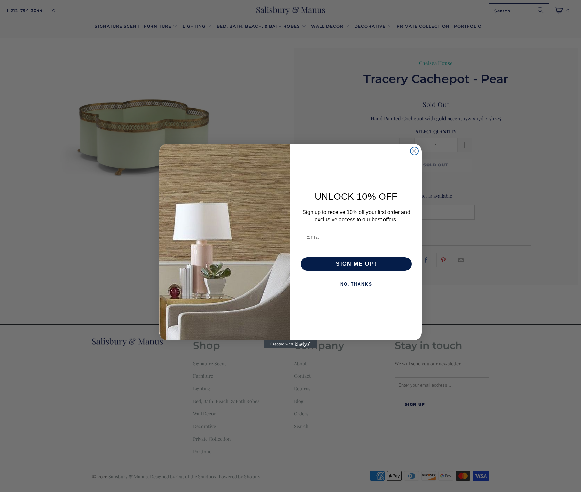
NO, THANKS (356, 284)
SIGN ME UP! (356, 264)
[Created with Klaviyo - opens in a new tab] (290, 344)
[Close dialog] (414, 151)
